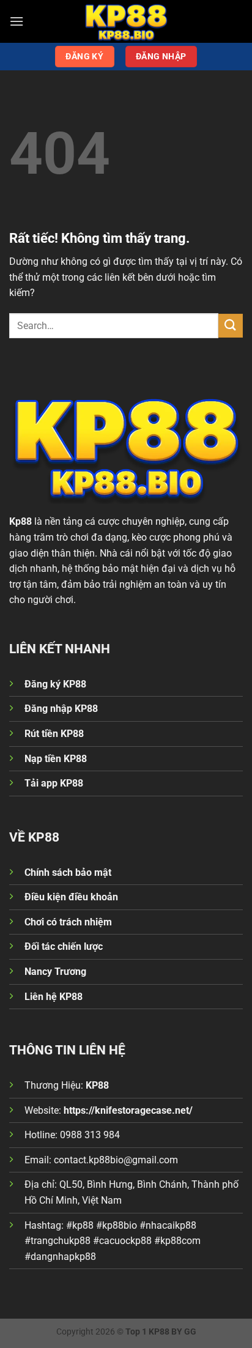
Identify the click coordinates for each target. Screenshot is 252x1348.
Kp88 (20, 521)
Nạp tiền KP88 (55, 759)
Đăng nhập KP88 (61, 708)
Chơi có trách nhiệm (68, 922)
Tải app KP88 (53, 783)
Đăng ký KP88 (55, 684)
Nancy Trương (55, 971)
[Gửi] (230, 326)
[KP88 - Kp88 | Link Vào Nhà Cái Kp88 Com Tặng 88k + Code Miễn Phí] (126, 21)
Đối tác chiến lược (63, 946)
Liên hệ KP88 (53, 996)
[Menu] (16, 21)
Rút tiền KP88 (54, 733)
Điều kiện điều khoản (71, 897)
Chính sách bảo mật (67, 872)
